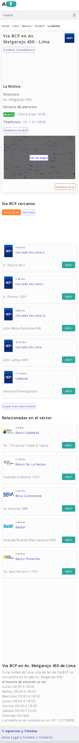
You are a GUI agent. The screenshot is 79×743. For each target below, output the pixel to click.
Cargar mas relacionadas (19, 406)
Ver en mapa (39, 158)
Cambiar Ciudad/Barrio (19, 50)
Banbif (20, 527)
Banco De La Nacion (30, 464)
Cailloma (21, 378)
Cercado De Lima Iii (30, 315)
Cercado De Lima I (29, 284)
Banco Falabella (27, 432)
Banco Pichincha (27, 559)
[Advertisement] (39, 69)
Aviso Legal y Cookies (18, 737)
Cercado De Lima (28, 347)
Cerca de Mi (11, 212)
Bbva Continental (28, 496)
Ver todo (29, 212)
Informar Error (65, 187)
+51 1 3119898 (34, 122)
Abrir (68, 265)
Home (8, 15)
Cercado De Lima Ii (29, 252)
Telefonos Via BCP (16, 130)
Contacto (46, 737)
